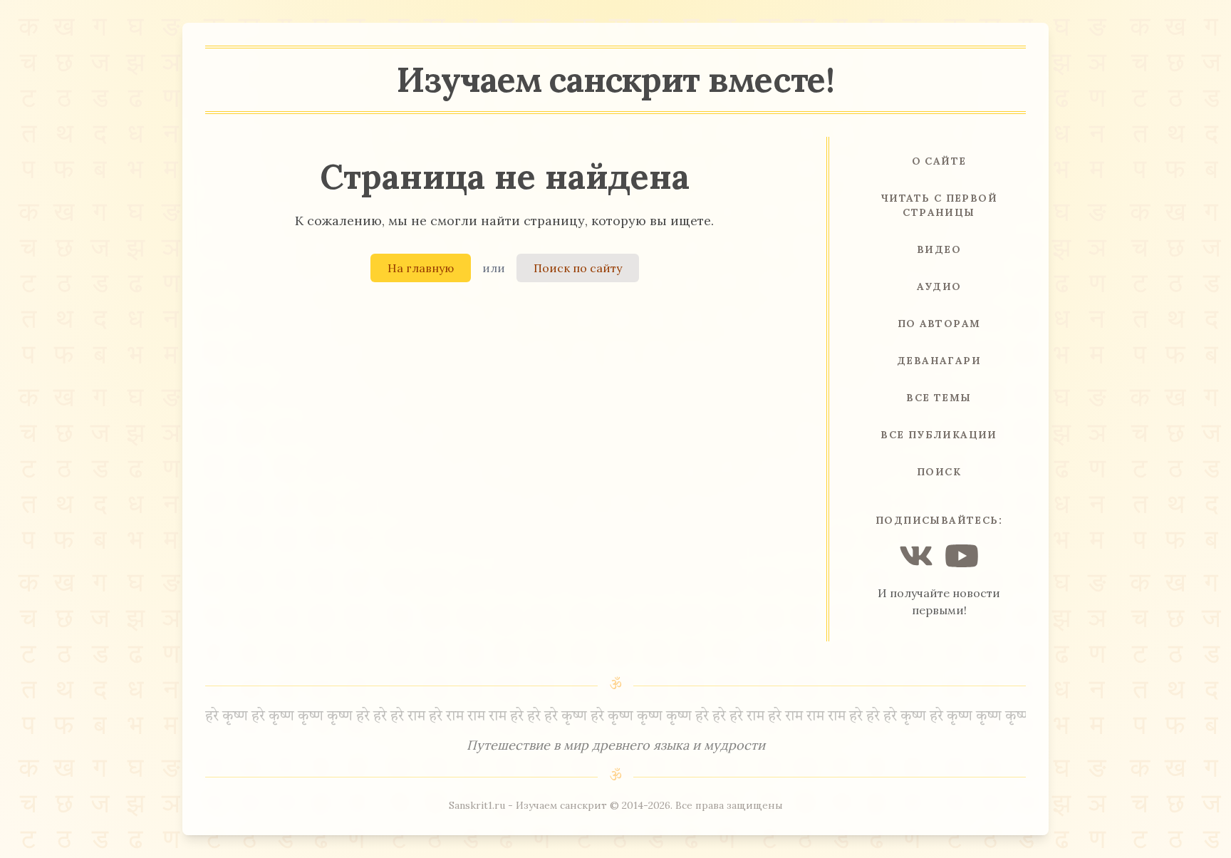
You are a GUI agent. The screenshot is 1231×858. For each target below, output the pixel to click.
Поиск (939, 471)
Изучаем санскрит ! (615, 79)
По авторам (939, 323)
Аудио (939, 286)
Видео (939, 249)
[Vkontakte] (916, 556)
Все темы (938, 397)
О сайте (939, 161)
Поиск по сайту (578, 268)
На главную (421, 268)
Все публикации (939, 434)
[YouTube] (962, 556)
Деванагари (939, 360)
